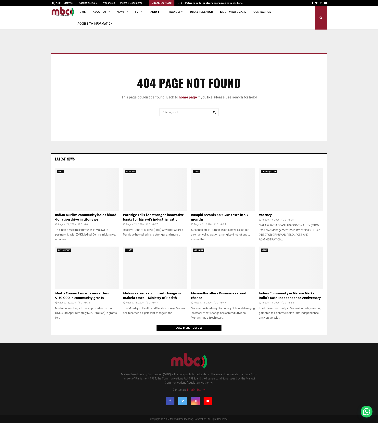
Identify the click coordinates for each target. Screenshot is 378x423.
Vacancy (265, 215)
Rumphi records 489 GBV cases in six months (219, 217)
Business (130, 172)
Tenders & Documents (130, 3)
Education (198, 250)
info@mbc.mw (196, 389)
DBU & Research (201, 11)
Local (60, 172)
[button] (366, 411)
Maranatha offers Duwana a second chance (218, 295)
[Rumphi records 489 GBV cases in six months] (223, 189)
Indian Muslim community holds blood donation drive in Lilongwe (85, 217)
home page (188, 97)
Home (82, 11)
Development (64, 250)
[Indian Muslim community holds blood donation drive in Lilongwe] (87, 189)
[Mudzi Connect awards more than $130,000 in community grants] (87, 268)
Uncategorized (269, 172)
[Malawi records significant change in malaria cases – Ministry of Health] (155, 268)
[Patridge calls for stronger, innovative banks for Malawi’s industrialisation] (155, 189)
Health (129, 250)
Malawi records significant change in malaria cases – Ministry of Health (152, 295)
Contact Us (262, 11)
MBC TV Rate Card (233, 11)
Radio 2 (174, 11)
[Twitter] (182, 401)
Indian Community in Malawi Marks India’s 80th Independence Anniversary (290, 295)
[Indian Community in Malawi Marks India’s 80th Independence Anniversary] (291, 268)
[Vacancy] (291, 189)
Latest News (65, 158)
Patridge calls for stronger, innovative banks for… (216, 3)
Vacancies (109, 3)
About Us (100, 11)
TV (136, 11)
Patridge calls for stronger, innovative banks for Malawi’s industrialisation (153, 217)
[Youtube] (208, 401)
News (120, 11)
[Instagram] (195, 401)
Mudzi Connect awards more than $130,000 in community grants (82, 295)
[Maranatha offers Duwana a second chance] (223, 268)
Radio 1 (154, 11)
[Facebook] (170, 401)
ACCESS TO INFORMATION (95, 23)
